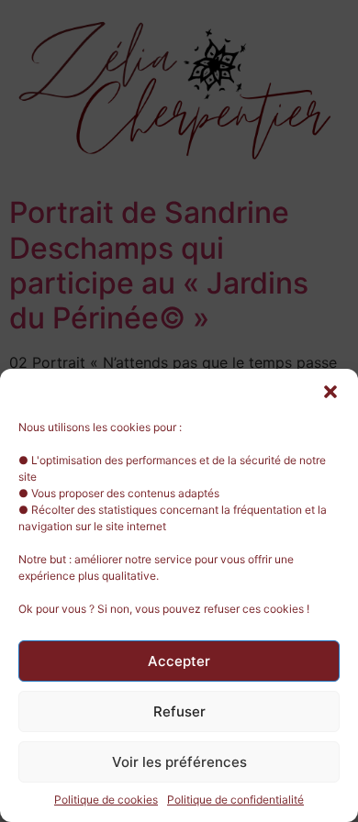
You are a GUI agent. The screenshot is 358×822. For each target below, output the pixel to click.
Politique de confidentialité (235, 799)
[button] (330, 392)
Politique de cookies (106, 799)
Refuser (179, 711)
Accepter (179, 661)
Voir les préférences (179, 762)
